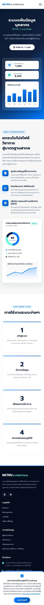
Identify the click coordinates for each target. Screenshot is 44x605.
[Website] (10, 494)
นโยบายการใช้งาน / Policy (13, 548)
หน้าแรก (5, 508)
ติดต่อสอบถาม (8, 544)
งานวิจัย (5, 517)
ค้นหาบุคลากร (7, 512)
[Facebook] (4, 494)
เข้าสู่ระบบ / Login (23, 47)
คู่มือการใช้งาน (7, 535)
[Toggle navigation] (40, 4)
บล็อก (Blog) (7, 521)
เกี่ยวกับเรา (6, 540)
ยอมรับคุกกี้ (22, 600)
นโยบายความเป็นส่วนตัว (31, 594)
